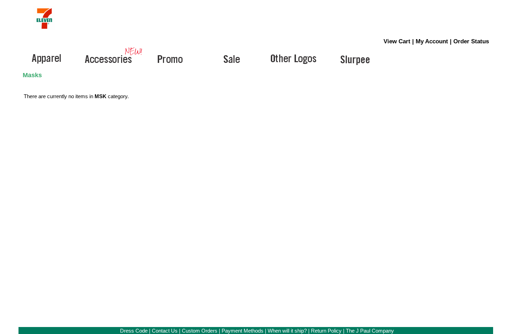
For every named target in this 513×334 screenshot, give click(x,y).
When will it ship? (287, 331)
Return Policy (326, 331)
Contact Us (165, 331)
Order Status (471, 41)
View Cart (397, 41)
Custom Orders (199, 331)
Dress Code (134, 331)
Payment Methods (242, 331)
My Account (432, 41)
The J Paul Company (370, 331)
